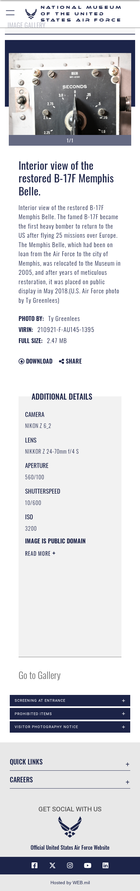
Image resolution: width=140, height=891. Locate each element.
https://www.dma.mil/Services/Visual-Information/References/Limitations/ (64, 645)
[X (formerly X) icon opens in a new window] (52, 866)
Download (38, 361)
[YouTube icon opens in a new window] (87, 866)
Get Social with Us (70, 809)
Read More (38, 553)
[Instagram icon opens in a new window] (70, 866)
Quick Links (26, 761)
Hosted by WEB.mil (70, 882)
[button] (10, 14)
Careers (21, 779)
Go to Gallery (40, 675)
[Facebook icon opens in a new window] (34, 866)
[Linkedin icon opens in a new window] (105, 866)
